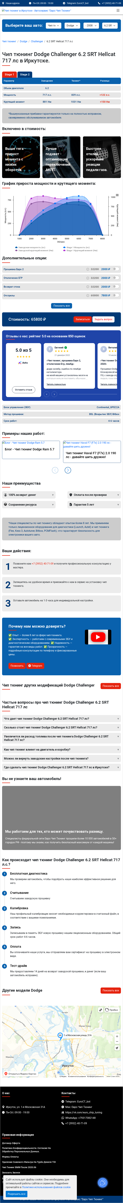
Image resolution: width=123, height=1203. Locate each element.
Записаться (83, 319)
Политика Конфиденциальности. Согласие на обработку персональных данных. (26, 1150)
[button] (68, 470)
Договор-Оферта (11, 1143)
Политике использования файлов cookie (46, 1187)
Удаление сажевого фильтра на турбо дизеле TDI (29, 1162)
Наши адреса (13, 3)
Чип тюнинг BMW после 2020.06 (19, 1167)
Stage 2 (24, 74)
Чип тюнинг (9, 41)
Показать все (61, 305)
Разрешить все (16, 1194)
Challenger (37, 41)
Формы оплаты (10, 1156)
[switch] (116, 269)
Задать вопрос (103, 319)
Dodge (23, 41)
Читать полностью (56, 384)
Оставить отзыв (23, 389)
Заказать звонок (11, 1172)
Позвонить (17, 665)
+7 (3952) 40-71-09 (42, 563)
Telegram (36, 665)
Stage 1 (9, 74)
